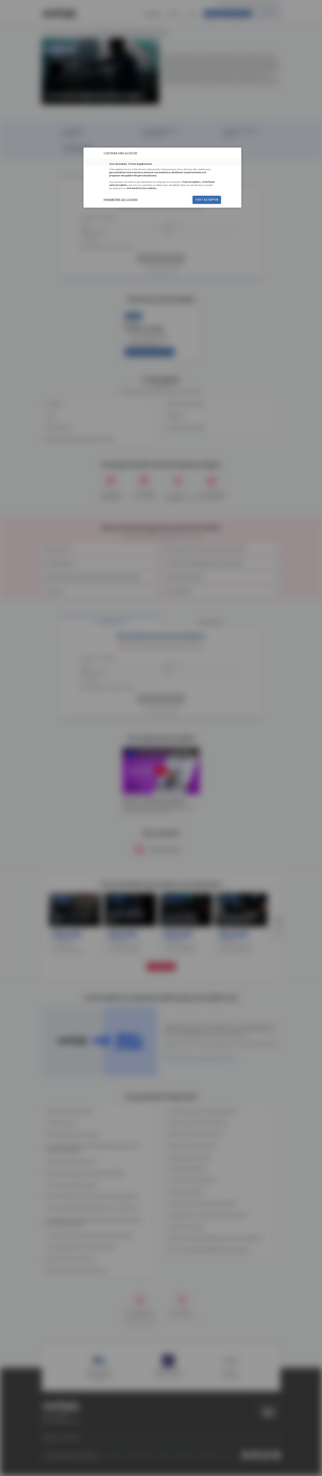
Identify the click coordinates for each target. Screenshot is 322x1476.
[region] (162, 177)
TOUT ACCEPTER (206, 200)
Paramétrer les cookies (121, 200)
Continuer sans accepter (120, 153)
